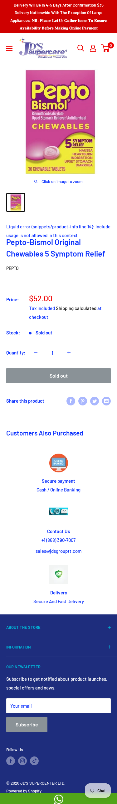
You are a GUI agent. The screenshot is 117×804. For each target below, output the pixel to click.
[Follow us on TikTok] (34, 760)
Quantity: (15, 352)
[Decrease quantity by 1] (35, 352)
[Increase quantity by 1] (69, 352)
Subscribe (27, 724)
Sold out (59, 376)
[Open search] (80, 48)
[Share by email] (106, 400)
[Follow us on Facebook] (10, 760)
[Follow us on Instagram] (22, 760)
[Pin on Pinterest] (82, 400)
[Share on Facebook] (70, 400)
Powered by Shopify (23, 790)
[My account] (93, 48)
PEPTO (12, 268)
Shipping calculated (76, 308)
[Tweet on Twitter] (94, 400)
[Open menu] (9, 48)
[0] (106, 48)
